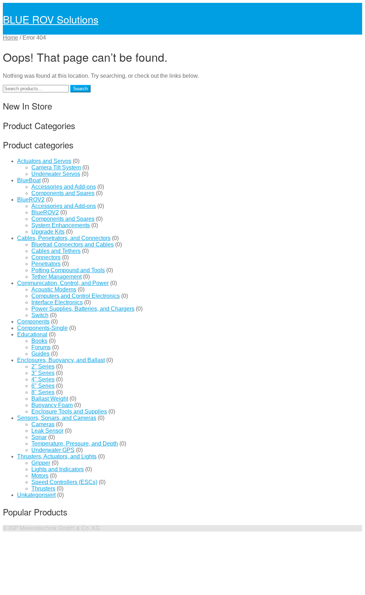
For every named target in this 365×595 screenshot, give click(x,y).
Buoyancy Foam (52, 405)
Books (39, 341)
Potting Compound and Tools (68, 270)
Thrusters (43, 488)
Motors (39, 476)
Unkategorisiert (36, 495)
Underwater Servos (55, 174)
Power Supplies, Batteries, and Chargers (82, 309)
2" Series (43, 366)
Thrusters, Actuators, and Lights (57, 456)
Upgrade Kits (48, 232)
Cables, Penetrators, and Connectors (63, 238)
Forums (41, 347)
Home (10, 38)
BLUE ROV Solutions (50, 19)
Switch (39, 315)
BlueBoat (29, 180)
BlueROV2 (31, 200)
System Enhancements (60, 225)
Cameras (43, 424)
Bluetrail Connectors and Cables (72, 244)
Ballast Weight (49, 399)
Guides (40, 354)
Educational (32, 334)
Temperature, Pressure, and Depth (74, 444)
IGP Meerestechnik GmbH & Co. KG (54, 528)
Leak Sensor (47, 431)
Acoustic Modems (53, 289)
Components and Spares (62, 193)
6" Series (43, 386)
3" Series (43, 373)
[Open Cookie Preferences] (56, 589)
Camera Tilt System (56, 167)
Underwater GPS (52, 450)
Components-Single (42, 328)
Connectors (46, 257)
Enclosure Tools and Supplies (69, 411)
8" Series (43, 392)
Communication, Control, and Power (63, 283)
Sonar (39, 437)
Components (33, 322)
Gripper (40, 463)
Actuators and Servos (44, 161)
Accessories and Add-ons (63, 187)
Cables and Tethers (56, 251)
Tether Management (56, 277)
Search (80, 88)
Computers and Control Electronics (75, 296)
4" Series (43, 379)
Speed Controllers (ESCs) (64, 482)
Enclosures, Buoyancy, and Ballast (61, 360)
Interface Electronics (57, 302)
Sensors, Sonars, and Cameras (56, 418)
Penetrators (46, 264)
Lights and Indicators (57, 469)
